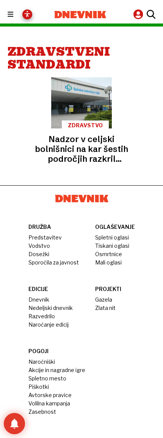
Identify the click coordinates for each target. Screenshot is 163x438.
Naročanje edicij (48, 324)
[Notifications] (14, 423)
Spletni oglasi (112, 237)
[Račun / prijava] (139, 14)
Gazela (103, 299)
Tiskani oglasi (112, 245)
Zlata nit (105, 308)
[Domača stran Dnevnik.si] (80, 14)
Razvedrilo (41, 316)
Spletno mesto (47, 378)
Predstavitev (45, 237)
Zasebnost (42, 411)
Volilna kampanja (49, 403)
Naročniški (41, 361)
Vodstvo (39, 245)
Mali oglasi (108, 262)
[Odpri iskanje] (150, 14)
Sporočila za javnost (53, 262)
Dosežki (38, 254)
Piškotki (38, 386)
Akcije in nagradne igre (56, 370)
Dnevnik (38, 299)
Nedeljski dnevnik (50, 308)
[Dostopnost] (27, 14)
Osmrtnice (108, 254)
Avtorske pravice (50, 395)
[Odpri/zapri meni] (17, 14)
